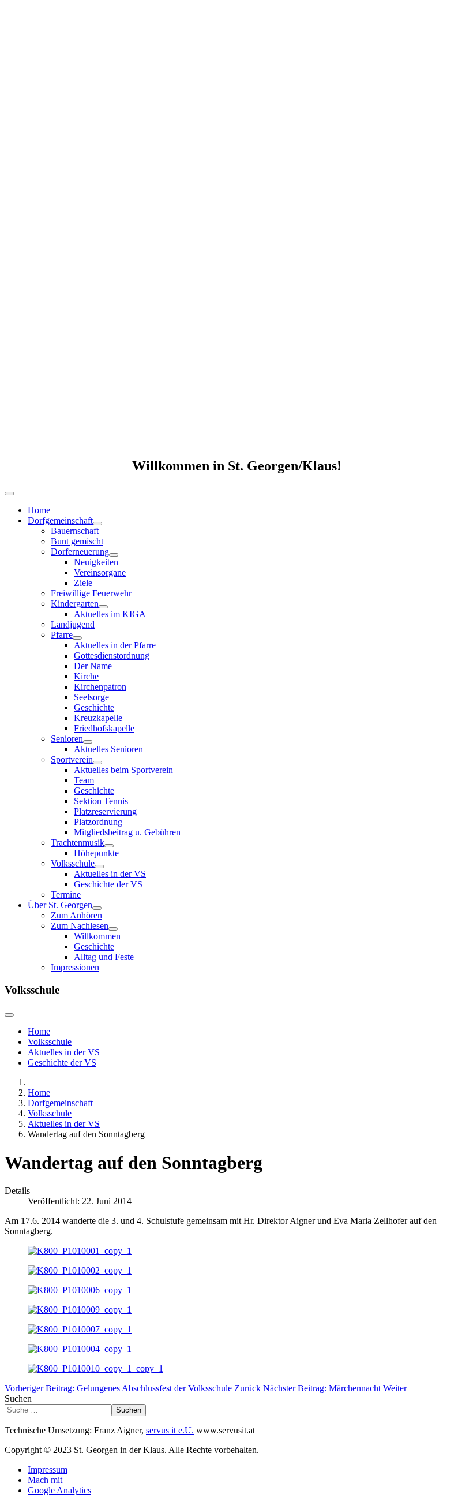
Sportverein (72, 759)
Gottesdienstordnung (111, 655)
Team (84, 780)
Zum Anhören (76, 915)
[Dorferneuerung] (113, 555)
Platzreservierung (105, 811)
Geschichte (94, 707)
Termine (66, 894)
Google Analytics (59, 1490)
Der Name (93, 666)
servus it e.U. (170, 1430)
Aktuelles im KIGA (110, 614)
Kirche (86, 676)
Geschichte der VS (108, 884)
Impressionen (75, 967)
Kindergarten (75, 603)
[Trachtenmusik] (109, 845)
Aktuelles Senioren (108, 749)
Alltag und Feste (104, 957)
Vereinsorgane (100, 572)
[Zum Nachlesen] (113, 929)
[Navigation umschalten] (9, 493)
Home (39, 510)
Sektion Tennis (101, 801)
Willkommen (97, 936)
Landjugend (73, 624)
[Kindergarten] (103, 606)
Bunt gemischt (77, 541)
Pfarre (62, 635)
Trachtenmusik (77, 842)
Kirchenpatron (100, 687)
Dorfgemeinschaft (60, 520)
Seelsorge (91, 697)
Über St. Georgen (60, 905)
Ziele (83, 583)
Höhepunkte (96, 853)
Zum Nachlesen (79, 926)
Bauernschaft (75, 531)
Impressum (47, 1469)
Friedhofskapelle (104, 728)
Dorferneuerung (80, 552)
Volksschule (73, 863)
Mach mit (45, 1480)
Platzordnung (98, 822)
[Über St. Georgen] (97, 908)
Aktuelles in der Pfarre (115, 645)
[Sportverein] (97, 762)
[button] (236, 419)
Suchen (18, 1398)
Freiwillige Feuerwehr (91, 593)
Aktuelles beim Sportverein (123, 770)
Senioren (67, 739)
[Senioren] (87, 742)
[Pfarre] (77, 638)
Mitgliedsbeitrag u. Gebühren (127, 832)
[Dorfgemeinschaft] (97, 523)
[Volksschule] (99, 866)
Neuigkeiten (96, 562)
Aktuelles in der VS (110, 874)
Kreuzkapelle (98, 718)
